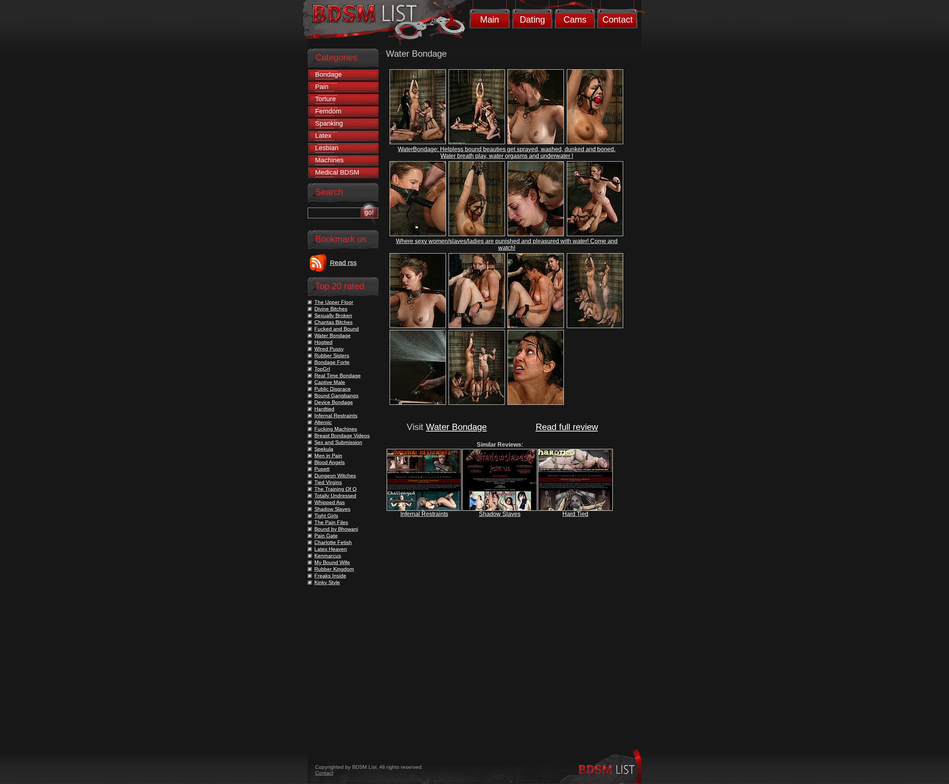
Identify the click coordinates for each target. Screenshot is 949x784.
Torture (325, 99)
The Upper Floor (333, 302)
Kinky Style (327, 582)
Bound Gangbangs (336, 395)
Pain (321, 86)
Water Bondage (456, 427)
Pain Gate (326, 536)
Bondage (328, 74)
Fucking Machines (335, 429)
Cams (574, 19)
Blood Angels (329, 462)
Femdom (328, 111)
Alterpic (323, 422)
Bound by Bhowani (336, 529)
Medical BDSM (337, 172)
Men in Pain (328, 456)
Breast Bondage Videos (342, 436)
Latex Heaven (330, 549)
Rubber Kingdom (334, 569)
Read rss (343, 263)
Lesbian (326, 148)
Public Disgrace (332, 389)
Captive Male (329, 382)
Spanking (329, 123)
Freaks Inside (330, 576)
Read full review (567, 427)
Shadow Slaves (499, 514)
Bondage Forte (332, 362)
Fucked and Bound (336, 329)
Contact (617, 19)
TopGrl (322, 369)
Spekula (323, 449)
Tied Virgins (328, 482)
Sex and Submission (338, 442)
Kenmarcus (327, 556)
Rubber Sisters (331, 355)
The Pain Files (331, 522)
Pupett (322, 469)
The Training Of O (335, 489)
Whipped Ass (329, 502)
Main (489, 19)
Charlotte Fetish (333, 542)
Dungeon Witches (335, 476)
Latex (323, 135)
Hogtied (323, 342)
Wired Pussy (329, 349)
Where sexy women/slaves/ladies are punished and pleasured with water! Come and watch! (507, 244)
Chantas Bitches (333, 322)
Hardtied (324, 409)
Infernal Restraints (424, 514)
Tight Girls (326, 516)
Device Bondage (333, 402)
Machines (329, 160)
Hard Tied (575, 514)
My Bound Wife (332, 562)
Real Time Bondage (337, 375)
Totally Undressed (335, 496)
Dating (532, 19)
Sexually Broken (333, 315)
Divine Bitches (330, 309)
